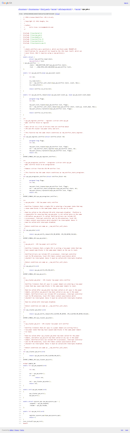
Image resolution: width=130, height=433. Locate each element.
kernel (54, 9)
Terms (22, 430)
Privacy (16, 430)
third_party (45, 9)
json (126, 430)
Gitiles (11, 430)
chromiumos (33, 9)
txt (122, 430)
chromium (22, 9)
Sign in (126, 3)
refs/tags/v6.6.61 (65, 9)
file (57, 14)
